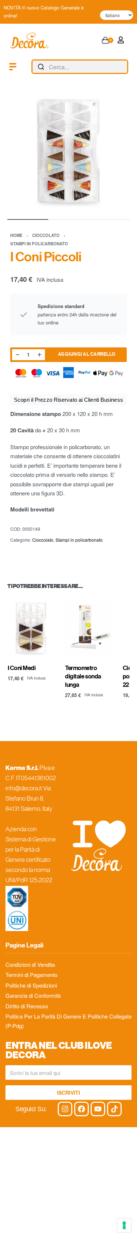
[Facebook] (81, 1109)
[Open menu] (13, 67)
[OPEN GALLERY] (68, 151)
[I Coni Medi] (31, 628)
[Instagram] (65, 1109)
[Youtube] (98, 1109)
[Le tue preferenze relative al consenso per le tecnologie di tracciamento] (124, 1225)
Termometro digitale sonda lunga (83, 677)
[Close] (125, 67)
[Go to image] (27, 219)
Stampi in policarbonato (39, 243)
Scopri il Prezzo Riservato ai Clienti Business (68, 400)
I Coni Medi (22, 668)
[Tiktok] (114, 1109)
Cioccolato (46, 235)
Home (16, 235)
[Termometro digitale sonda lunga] (88, 628)
